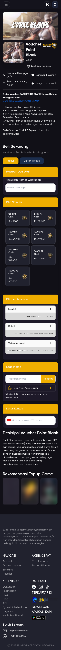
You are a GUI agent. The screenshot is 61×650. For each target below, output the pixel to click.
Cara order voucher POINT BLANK (21, 101)
